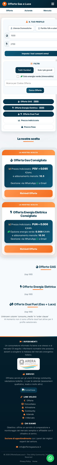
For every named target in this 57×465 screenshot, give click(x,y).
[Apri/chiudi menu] (53, 4)
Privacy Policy (25, 461)
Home (34, 461)
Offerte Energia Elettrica (29, 108)
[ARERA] (28, 364)
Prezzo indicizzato (30, 120)
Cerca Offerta (35, 90)
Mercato (47, 10)
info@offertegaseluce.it (30, 447)
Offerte (9, 10)
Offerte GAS (29, 101)
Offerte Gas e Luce (19, 3)
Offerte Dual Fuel (31, 114)
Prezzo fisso (30, 127)
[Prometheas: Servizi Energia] (28, 390)
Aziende (28, 10)
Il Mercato (30, 418)
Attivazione (30, 407)
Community (30, 411)
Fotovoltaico (30, 404)
